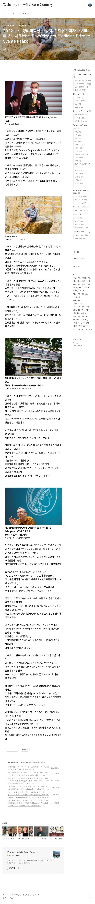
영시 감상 (76, 313)
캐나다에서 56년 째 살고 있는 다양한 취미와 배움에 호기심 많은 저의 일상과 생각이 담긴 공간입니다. (29, 862)
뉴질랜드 (78, 183)
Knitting (84, 316)
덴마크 (77, 180)
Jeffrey (78, 107)
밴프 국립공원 (77, 320)
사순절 (88, 281)
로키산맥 (79, 132)
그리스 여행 (88, 329)
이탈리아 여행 (77, 326)
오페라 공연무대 (81, 227)
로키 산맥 (86, 326)
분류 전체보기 (80, 70)
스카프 (75, 287)
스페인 (78, 151)
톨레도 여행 (81, 281)
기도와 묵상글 (80, 203)
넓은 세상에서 (80, 121)
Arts (77, 214)
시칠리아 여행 (77, 304)
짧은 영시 (87, 287)
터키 (77, 186)
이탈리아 (79, 148)
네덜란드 (78, 174)
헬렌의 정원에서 (81, 87)
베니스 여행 (77, 284)
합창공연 (84, 294)
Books (78, 218)
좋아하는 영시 (80, 196)
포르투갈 (78, 161)
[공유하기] (13, 749)
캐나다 (78, 129)
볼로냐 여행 (77, 316)
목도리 (81, 287)
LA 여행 (81, 291)
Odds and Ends (81, 238)
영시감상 (83, 313)
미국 (77, 135)
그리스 (78, 170)
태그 (14, 13)
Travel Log (80, 125)
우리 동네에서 (80, 115)
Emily (77, 104)
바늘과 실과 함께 (81, 90)
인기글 (82, 259)
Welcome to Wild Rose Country (28, 5)
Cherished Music (81, 207)
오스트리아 (79, 145)
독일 (77, 141)
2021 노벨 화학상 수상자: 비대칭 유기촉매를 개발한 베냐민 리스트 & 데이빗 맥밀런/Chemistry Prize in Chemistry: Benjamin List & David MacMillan (28, 803)
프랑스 (78, 138)
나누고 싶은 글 (80, 200)
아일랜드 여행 (86, 278)
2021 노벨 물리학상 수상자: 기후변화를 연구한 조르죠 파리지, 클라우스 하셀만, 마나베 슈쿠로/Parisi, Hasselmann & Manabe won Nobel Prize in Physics (28, 794)
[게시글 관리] (16, 749)
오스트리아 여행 (78, 329)
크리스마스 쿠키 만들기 (80, 310)
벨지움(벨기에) (80, 177)
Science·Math (26, 762)
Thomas (78, 97)
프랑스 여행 (77, 278)
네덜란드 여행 (86, 284)
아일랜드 (78, 157)
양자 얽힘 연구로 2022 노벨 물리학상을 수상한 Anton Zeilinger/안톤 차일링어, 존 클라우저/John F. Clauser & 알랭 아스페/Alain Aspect (28, 780)
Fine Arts (79, 221)
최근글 (75, 259)
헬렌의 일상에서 (81, 80)
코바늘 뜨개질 (77, 323)
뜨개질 (75, 291)
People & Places (82, 111)
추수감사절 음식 (78, 300)
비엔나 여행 (77, 294)
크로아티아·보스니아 (82, 164)
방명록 (25, 13)
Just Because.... (13, 762)
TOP (90, 896)
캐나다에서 (79, 118)
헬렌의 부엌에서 (81, 84)
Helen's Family (80, 94)
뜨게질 (85, 320)
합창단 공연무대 (81, 224)
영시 (74, 281)
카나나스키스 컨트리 (79, 307)
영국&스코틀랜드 (81, 154)
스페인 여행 (77, 297)
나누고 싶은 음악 (81, 210)
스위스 (77, 167)
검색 (84, 5)
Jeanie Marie (80, 101)
